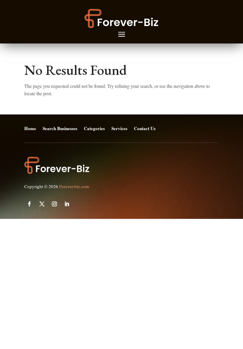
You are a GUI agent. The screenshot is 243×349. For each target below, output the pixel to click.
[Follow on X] (42, 204)
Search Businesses (60, 129)
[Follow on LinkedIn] (67, 204)
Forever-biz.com (74, 186)
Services (119, 129)
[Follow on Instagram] (54, 204)
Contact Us (145, 129)
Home (30, 129)
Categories (94, 129)
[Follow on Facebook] (29, 204)
